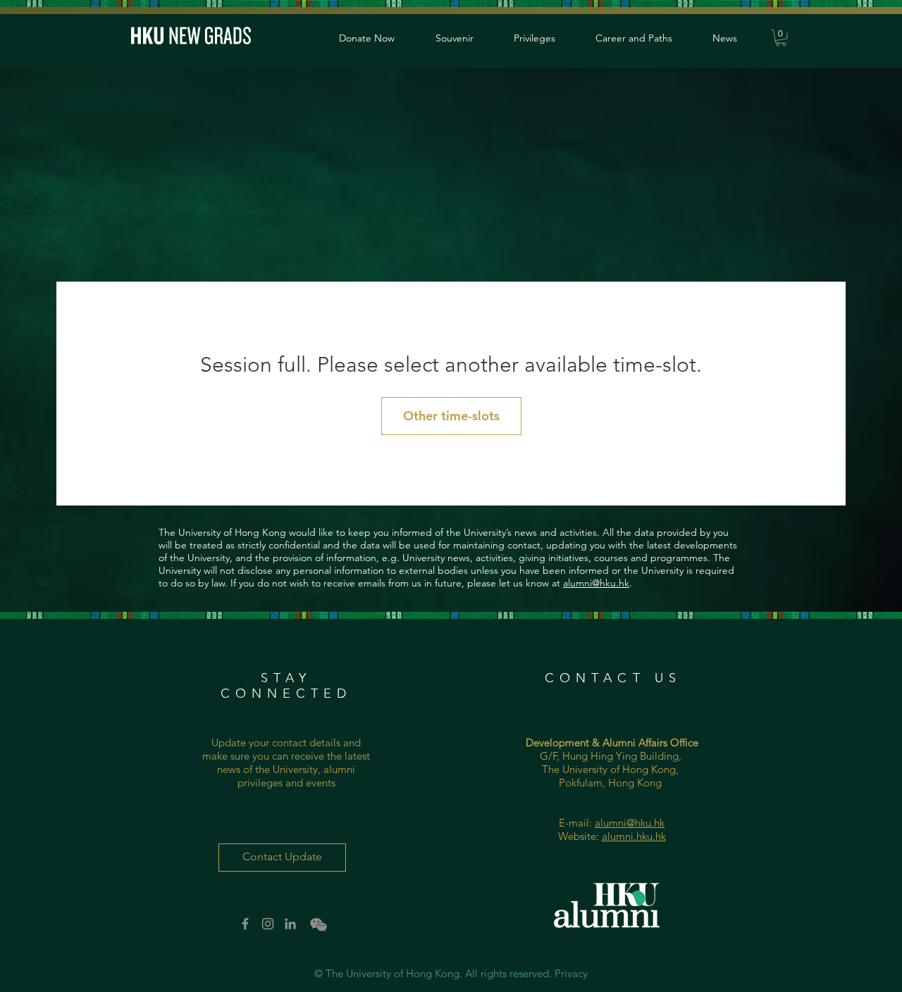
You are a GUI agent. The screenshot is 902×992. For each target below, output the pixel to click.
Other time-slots (451, 416)
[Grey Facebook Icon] (245, 923)
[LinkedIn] (290, 923)
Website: (580, 836)
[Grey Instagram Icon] (268, 923)
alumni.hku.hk (634, 836)
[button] (781, 38)
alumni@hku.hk (596, 583)
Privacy (571, 973)
